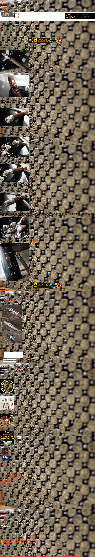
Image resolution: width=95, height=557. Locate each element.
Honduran (50, 556)
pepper (76, 289)
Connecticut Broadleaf (44, 556)
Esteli (41, 556)
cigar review (1, 556)
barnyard (8, 289)
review (85, 289)
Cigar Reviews (4, 6)
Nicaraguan (4, 556)
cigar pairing (10, 556)
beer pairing (7, 556)
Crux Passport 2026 (5, 484)
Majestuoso (55, 289)
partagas (73, 289)
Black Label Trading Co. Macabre (7, 343)
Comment (2, 357)
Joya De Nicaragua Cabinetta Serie (11, 300)
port (77, 289)
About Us (17, 16)
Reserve (82, 289)
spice (25, 556)
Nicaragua (67, 289)
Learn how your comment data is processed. (19, 368)
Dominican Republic (37, 556)
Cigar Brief (2, 496)
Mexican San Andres (78, 556)
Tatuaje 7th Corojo (5, 488)
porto (79, 289)
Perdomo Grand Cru (35, 240)
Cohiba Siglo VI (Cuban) (9, 473)
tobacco (5, 290)
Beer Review (13, 556)
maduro (61, 556)
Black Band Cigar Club (4, 494)
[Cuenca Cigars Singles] (7, 427)
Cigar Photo (2, 502)
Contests (3, 9)
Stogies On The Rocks (3, 511)
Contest (26, 289)
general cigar (41, 289)
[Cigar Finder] (5, 453)
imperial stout (63, 556)
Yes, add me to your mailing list (6, 364)
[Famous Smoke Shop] (7, 444)
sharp (3, 290)
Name (1, 359)
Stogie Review (2, 509)
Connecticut (23, 289)
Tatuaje (55, 556)
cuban (32, 289)
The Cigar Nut (2, 501)
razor (80, 289)
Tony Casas (4, 476)
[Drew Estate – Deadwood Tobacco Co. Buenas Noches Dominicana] (12, 316)
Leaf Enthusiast (2, 504)
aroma (6, 289)
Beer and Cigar (17, 556)
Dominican (37, 289)
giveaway (44, 289)
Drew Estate (53, 556)
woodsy (7, 290)
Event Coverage (4, 519)
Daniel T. (1, 296)
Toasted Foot (2, 516)
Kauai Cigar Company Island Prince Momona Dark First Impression (16, 474)
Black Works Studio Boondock (7, 485)
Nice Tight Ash (2, 507)
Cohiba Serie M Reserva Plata (7, 482)
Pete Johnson (58, 556)
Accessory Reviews (5, 8)
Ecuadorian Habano (31, 556)
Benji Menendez (11, 289)
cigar (20, 289)
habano (47, 289)
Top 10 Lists (4, 7)
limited (53, 289)
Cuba (30, 289)
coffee (34, 556)
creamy (28, 289)
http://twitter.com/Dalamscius (71, 298)
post (36, 44)
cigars (75, 556)
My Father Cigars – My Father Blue (8, 487)
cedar (18, 289)
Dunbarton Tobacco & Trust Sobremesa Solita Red (10, 486)
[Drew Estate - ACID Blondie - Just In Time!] (47, 287)
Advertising (17, 17)
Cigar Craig (2, 497)
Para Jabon (70, 289)
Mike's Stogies (2, 506)
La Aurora (50, 289)
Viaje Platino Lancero (8, 301)
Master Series (59, 289)
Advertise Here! (4, 464)
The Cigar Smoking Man (4, 514)
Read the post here (59, 44)
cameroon (16, 289)
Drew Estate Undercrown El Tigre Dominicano (9, 330)
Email (1, 361)
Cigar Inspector (2, 499)
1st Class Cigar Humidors (4, 492)
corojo (73, 556)
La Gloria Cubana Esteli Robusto (14, 475)
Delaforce (34, 289)
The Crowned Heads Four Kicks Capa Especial (14, 476)
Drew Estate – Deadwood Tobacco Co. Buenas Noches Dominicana (13, 317)
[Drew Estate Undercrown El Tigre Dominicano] (12, 329)
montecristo (63, 289)
